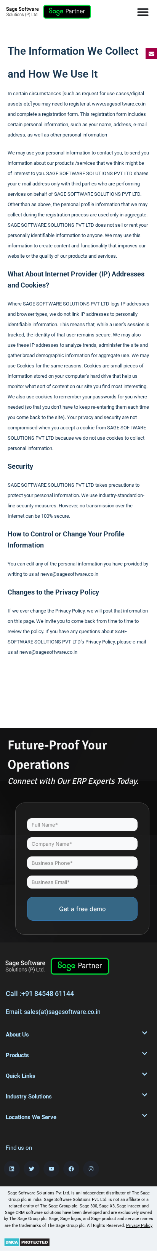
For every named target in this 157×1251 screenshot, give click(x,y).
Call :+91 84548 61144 (40, 993)
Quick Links (20, 1075)
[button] (76, 1034)
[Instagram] (91, 1169)
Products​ (17, 1055)
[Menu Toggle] (143, 12)
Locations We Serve (31, 1117)
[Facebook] (71, 1169)
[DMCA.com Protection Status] (27, 1241)
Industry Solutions (29, 1096)
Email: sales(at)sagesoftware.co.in (53, 1011)
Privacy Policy (139, 1225)
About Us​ (17, 1034)
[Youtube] (51, 1169)
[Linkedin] (12, 1169)
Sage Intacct (129, 1206)
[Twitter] (32, 1169)
